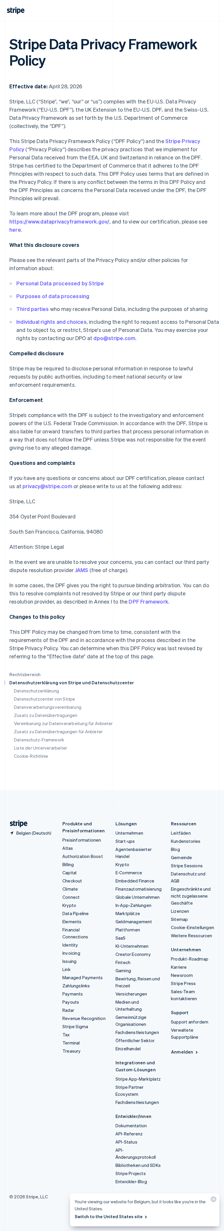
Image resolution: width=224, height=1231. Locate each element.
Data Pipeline (75, 913)
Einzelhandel (128, 1048)
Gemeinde (181, 857)
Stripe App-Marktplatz (138, 1079)
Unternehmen (129, 833)
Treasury (71, 1051)
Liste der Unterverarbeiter (40, 748)
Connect (71, 897)
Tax (66, 1034)
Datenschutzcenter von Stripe (44, 699)
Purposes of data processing (52, 296)
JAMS (81, 570)
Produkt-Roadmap (189, 959)
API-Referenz (129, 1134)
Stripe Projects (131, 1173)
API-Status (126, 1142)
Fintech (123, 962)
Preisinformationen (81, 840)
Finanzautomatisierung (139, 889)
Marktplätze (128, 913)
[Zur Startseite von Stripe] (16, 823)
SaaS (121, 938)
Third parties (32, 308)
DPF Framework (147, 601)
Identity (70, 945)
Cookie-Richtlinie (31, 756)
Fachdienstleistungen (137, 1032)
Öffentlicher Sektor (135, 1040)
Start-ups (125, 841)
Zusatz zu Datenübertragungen (46, 715)
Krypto (69, 905)
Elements (72, 921)
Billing (68, 864)
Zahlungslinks (76, 986)
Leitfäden (181, 833)
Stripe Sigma (75, 1026)
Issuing (69, 961)
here (15, 229)
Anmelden (182, 1052)
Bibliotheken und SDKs (138, 1165)
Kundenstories (186, 841)
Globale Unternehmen (138, 897)
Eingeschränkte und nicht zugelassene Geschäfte (191, 896)
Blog (175, 849)
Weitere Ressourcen (191, 935)
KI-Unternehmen (132, 946)
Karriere (179, 967)
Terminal (71, 1043)
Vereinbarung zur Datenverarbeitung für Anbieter (63, 723)
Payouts (70, 1002)
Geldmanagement (134, 921)
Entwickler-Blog (131, 1181)
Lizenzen (180, 911)
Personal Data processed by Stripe (60, 283)
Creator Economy (133, 954)
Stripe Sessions (187, 865)
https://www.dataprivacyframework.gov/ (59, 221)
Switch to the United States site (109, 1216)
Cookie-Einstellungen (192, 927)
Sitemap (179, 919)
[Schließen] (212, 1200)
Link (66, 969)
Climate (70, 889)
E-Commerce (129, 872)
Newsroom (182, 975)
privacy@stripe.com (47, 486)
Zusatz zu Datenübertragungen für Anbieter (58, 731)
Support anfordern (189, 1022)
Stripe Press (183, 983)
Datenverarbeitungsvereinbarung (47, 707)
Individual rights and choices (51, 321)
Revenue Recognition (84, 1018)
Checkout (72, 881)
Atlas (67, 848)
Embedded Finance (135, 881)
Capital (69, 872)
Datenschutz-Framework (39, 740)
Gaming (123, 970)
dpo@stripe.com (114, 338)
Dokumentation (131, 1125)
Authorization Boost (82, 856)
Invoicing (71, 953)
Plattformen (128, 930)
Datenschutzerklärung (36, 691)
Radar (68, 1010)
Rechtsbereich (25, 674)
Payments (72, 994)
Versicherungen (131, 994)
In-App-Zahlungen (133, 905)
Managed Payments (82, 977)
